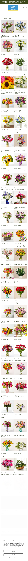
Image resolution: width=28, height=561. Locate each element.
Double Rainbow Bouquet (7, 302)
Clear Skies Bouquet (19, 36)
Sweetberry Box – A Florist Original (6, 531)
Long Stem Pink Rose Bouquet (6, 417)
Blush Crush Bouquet (6, 264)
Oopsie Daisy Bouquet (19, 530)
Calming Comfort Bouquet (5, 208)
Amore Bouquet (18, 378)
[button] (20, 7)
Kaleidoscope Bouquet (6, 378)
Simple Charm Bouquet (7, 245)
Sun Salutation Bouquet (20, 510)
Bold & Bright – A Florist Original (20, 341)
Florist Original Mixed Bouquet (6, 93)
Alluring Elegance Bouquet (18, 455)
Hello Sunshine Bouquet (7, 131)
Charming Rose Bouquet (20, 360)
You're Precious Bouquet (7, 74)
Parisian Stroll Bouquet (7, 227)
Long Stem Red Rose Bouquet (19, 303)
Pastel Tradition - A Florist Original (7, 37)
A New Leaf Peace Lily (19, 74)
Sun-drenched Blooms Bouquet (6, 455)
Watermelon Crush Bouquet (5, 397)
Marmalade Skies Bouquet (20, 264)
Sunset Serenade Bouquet (7, 56)
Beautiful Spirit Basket (19, 321)
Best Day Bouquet (5, 341)
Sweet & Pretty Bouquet (7, 189)
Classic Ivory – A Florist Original (20, 93)
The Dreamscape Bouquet (20, 227)
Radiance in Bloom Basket (5, 511)
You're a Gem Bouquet (19, 189)
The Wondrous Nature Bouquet (19, 151)
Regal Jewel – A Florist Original (19, 208)
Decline (13, 554)
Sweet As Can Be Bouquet (7, 474)
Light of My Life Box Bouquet (19, 397)
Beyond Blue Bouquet (19, 416)
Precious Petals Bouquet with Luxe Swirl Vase (20, 170)
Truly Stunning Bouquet (7, 360)
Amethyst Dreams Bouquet (5, 436)
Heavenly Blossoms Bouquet (19, 132)
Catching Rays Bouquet (7, 492)
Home (2, 14)
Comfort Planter (18, 282)
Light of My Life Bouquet (20, 492)
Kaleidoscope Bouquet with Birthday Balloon (19, 246)
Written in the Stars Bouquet (6, 151)
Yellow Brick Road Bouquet (5, 322)
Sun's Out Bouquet (5, 111)
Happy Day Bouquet (19, 56)
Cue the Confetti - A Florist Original (6, 283)
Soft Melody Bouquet (19, 435)
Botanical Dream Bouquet (18, 112)
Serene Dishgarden (19, 474)
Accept (13, 551)
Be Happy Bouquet (5, 170)
